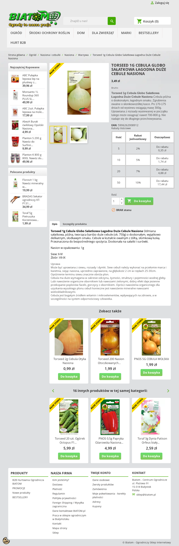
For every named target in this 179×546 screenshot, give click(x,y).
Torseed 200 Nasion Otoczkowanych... (111, 361)
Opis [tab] (54, 224)
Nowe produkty (21, 492)
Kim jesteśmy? (60, 480)
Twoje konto (101, 473)
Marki (126, 33)
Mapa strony (59, 528)
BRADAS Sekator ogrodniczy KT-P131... (32, 200)
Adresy (96, 501)
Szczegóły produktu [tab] (75, 224)
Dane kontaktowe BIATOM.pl (68, 510)
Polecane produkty (22, 172)
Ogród (16, 33)
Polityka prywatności (64, 498)
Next (167, 389)
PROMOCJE (18, 488)
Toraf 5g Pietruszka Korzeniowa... (30, 216)
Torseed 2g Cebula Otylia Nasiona (69, 361)
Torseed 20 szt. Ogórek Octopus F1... (70, 440)
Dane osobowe (101, 480)
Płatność (57, 489)
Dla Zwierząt (103, 33)
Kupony (96, 506)
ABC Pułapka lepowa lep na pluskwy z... (30, 78)
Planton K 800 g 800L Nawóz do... (32, 156)
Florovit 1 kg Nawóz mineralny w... (33, 183)
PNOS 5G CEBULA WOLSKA (151, 359)
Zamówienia (99, 489)
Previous (51, 389)
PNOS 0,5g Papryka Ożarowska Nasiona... (109, 440)
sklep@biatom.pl (146, 494)
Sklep (55, 532)
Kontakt (56, 523)
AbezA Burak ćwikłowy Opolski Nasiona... (33, 125)
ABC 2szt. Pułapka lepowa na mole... (33, 110)
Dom (81, 33)
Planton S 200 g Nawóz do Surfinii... (31, 141)
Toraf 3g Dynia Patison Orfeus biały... (152, 440)
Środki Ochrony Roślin (49, 33)
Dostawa (57, 484)
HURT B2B (18, 42)
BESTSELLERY (149, 33)
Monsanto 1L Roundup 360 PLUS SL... (30, 95)
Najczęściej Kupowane (25, 67)
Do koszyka (139, 201)
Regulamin (58, 493)
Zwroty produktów (103, 484)
